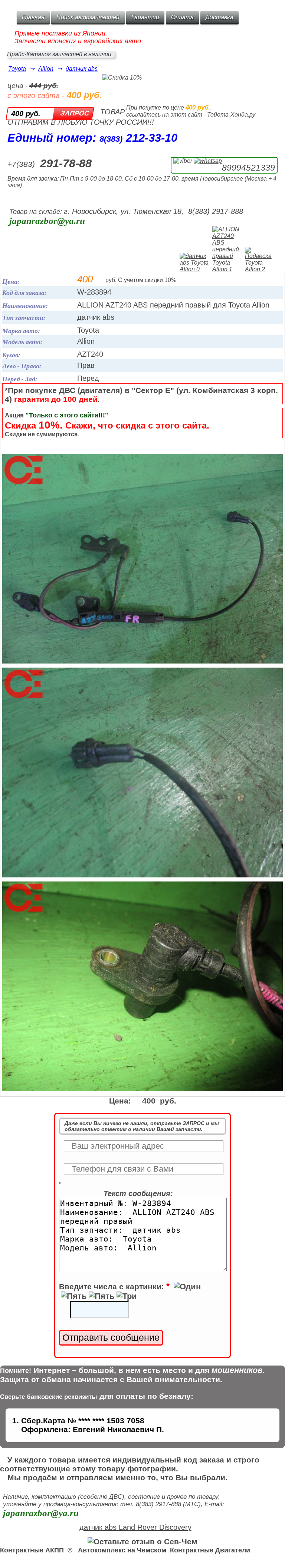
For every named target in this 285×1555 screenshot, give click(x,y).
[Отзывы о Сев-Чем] (142, 1541)
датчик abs (82, 69)
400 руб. (25, 114)
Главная (33, 17)
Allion (45, 69)
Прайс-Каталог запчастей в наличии (59, 54)
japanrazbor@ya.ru (47, 221)
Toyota (17, 69)
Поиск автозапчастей (87, 17)
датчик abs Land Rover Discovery (135, 1527)
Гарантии (145, 17)
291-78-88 (66, 163)
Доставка (219, 17)
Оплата (182, 17)
